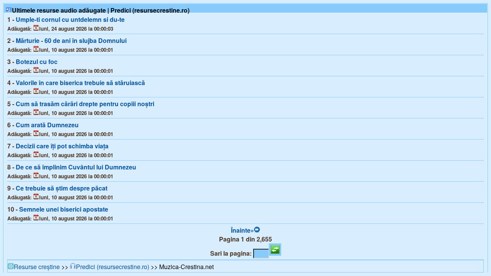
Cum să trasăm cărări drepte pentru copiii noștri (85, 103)
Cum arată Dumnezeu (47, 124)
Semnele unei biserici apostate (63, 209)
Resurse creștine (37, 266)
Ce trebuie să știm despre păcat (61, 188)
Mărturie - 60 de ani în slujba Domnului (71, 40)
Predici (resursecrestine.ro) (112, 266)
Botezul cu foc (37, 61)
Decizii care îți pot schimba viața (62, 145)
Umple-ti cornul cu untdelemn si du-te (70, 19)
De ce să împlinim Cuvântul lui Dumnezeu (76, 167)
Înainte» (242, 230)
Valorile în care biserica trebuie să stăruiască (80, 82)
